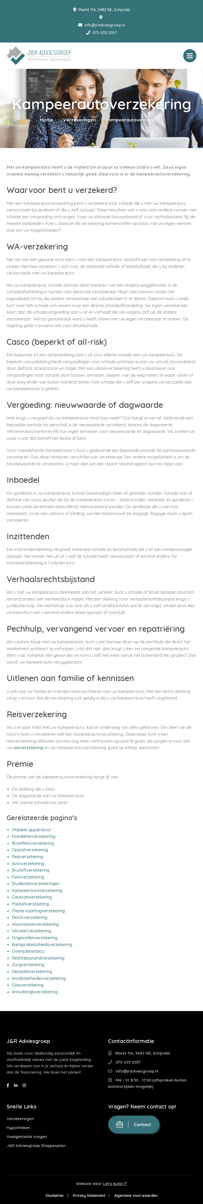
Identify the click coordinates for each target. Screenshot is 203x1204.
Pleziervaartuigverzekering (38, 910)
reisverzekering (28, 747)
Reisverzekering (27, 856)
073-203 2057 (104, 32)
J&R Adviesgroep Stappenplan (36, 1145)
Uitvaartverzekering (31, 930)
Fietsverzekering (28, 877)
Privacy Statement (89, 1195)
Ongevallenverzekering (34, 937)
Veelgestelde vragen (27, 1136)
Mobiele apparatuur (31, 829)
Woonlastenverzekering (35, 924)
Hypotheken (18, 1127)
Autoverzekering (28, 863)
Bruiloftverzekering (30, 870)
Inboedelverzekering (32, 971)
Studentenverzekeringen (36, 883)
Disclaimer (55, 1195)
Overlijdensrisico (28, 951)
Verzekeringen (79, 119)
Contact (142, 1124)
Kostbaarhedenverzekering (39, 978)
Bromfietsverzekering (33, 843)
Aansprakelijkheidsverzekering (42, 944)
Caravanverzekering (32, 897)
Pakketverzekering (30, 903)
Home (46, 119)
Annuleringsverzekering (35, 991)
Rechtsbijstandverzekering (38, 958)
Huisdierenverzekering (33, 836)
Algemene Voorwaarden (136, 1195)
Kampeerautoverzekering (37, 890)
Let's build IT (115, 1183)
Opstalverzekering (30, 849)
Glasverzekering (28, 985)
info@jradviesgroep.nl (104, 24)
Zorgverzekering (28, 964)
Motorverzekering (29, 917)
